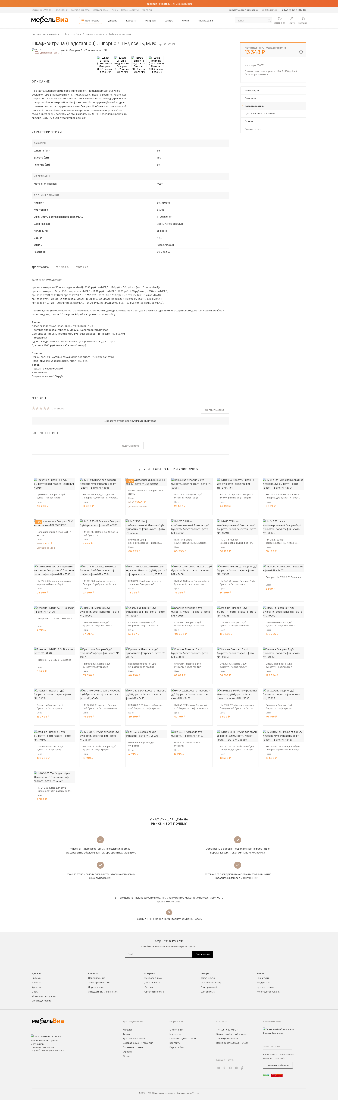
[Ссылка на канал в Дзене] (236, 1068)
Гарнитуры (263, 977)
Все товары (92, 20)
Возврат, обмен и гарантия (138, 1042)
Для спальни (208, 991)
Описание (250, 98)
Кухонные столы (266, 987)
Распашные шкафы (212, 982)
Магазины (175, 1034)
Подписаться (203, 954)
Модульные (263, 982)
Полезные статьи (130, 9)
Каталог (127, 1029)
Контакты (147, 9)
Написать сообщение (278, 1065)
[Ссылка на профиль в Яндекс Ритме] (242, 1068)
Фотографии (252, 90)
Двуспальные (96, 987)
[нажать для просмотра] (104, 61)
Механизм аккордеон (44, 996)
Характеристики (254, 106)
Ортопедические (41, 1000)
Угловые (36, 982)
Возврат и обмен (101, 9)
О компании (62, 9)
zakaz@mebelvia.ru (227, 1038)
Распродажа (205, 20)
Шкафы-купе (208, 977)
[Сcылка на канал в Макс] (230, 1068)
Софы (35, 991)
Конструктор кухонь (268, 991)
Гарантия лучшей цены (183, 1038)
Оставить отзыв (214, 409)
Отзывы (249, 121)
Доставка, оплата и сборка (260, 113)
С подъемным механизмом (103, 991)
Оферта (127, 1051)
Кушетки (36, 987)
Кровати (131, 20)
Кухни (185, 20)
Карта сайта (177, 1047)
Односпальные (96, 977)
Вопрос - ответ (253, 129)
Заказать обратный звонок (243, 9)
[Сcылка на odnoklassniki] (224, 1068)
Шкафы (169, 20)
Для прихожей (209, 987)
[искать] (269, 20)
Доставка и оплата (80, 9)
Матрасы (150, 20)
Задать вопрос (130, 445)
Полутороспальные (99, 982)
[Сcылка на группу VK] (218, 1068)
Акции (115, 9)
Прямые (36, 977)
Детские (149, 987)
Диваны (112, 20)
